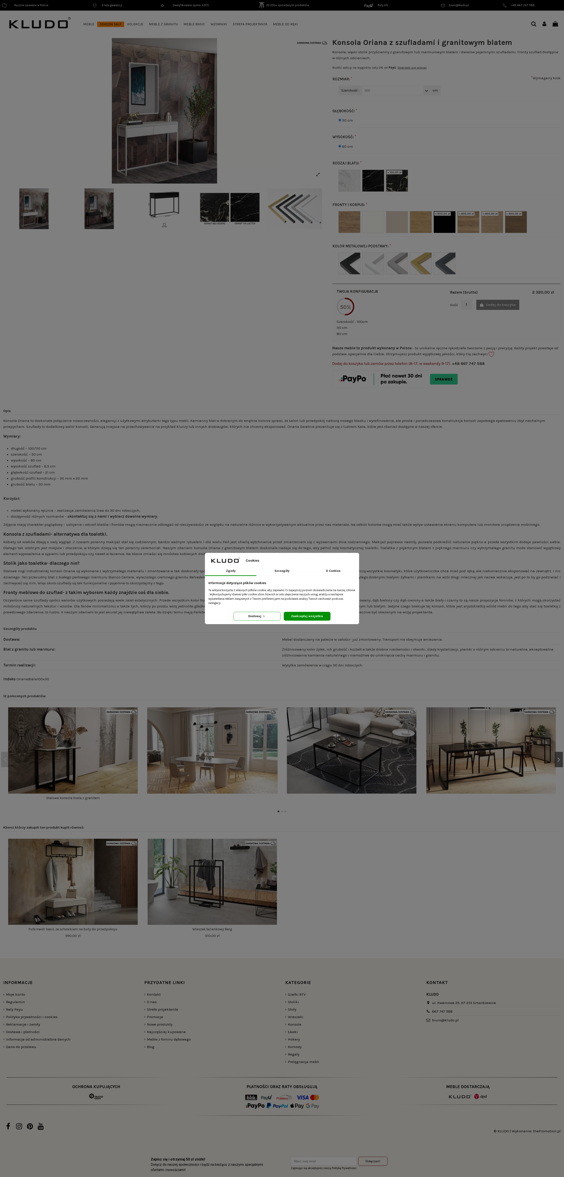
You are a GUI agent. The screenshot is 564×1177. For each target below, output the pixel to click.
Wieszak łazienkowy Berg (212, 929)
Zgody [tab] (231, 571)
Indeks (9, 679)
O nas (152, 1002)
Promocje (155, 1017)
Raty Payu (14, 1009)
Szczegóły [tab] (282, 571)
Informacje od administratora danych (38, 1039)
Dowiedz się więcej (412, 68)
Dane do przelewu (21, 1047)
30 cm (347, 120)
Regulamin (15, 1002)
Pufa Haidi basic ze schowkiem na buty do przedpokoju (72, 929)
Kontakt (154, 994)
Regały (293, 1054)
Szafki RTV (297, 994)
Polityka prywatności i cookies (32, 1017)
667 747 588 (442, 1011)
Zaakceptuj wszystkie (307, 616)
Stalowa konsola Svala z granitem (73, 798)
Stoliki (293, 1002)
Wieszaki (295, 1017)
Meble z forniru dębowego (169, 1039)
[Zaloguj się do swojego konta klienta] (544, 24)
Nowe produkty (160, 1024)
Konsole (294, 1024)
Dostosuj (255, 616)
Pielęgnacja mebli (303, 1061)
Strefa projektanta (162, 1009)
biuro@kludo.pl (445, 1020)
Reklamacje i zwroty (23, 1024)
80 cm (347, 146)
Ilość (454, 305)
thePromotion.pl (547, 1131)
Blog (150, 1047)
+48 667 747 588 (468, 363)
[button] (88, 24)
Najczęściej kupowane (166, 1032)
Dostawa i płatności (23, 1032)
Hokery (294, 1039)
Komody (295, 1047)
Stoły (292, 1009)
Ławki (293, 1032)
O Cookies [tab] (333, 571)
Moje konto (15, 994)
